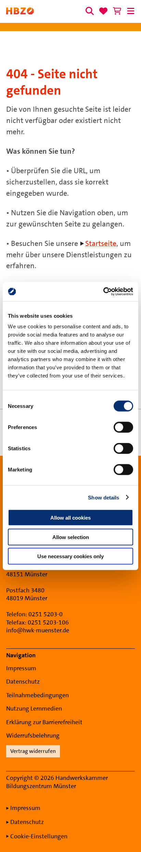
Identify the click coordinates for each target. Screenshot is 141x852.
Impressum (21, 668)
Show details (103, 497)
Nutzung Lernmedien (34, 708)
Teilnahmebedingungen (37, 695)
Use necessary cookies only (70, 556)
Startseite (100, 243)
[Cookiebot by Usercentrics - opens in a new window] (103, 291)
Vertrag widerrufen (33, 751)
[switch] (123, 427)
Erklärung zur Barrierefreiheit (44, 722)
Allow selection (70, 537)
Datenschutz (23, 681)
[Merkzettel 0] (103, 11)
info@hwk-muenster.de (37, 630)
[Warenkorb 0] (117, 11)
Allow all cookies (70, 518)
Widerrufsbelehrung (33, 735)
